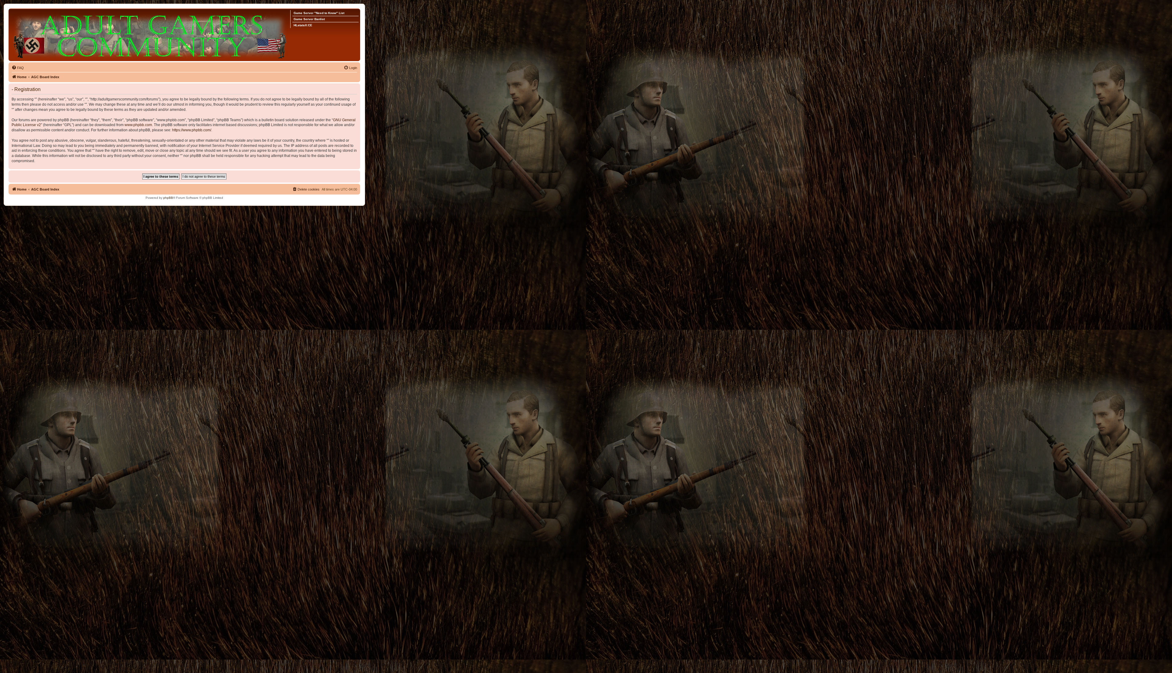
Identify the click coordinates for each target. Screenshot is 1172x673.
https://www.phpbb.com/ (191, 130)
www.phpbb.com (138, 125)
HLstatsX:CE (303, 25)
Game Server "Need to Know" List (319, 13)
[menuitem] (18, 68)
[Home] (151, 35)
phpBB (168, 197)
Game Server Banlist (309, 19)
